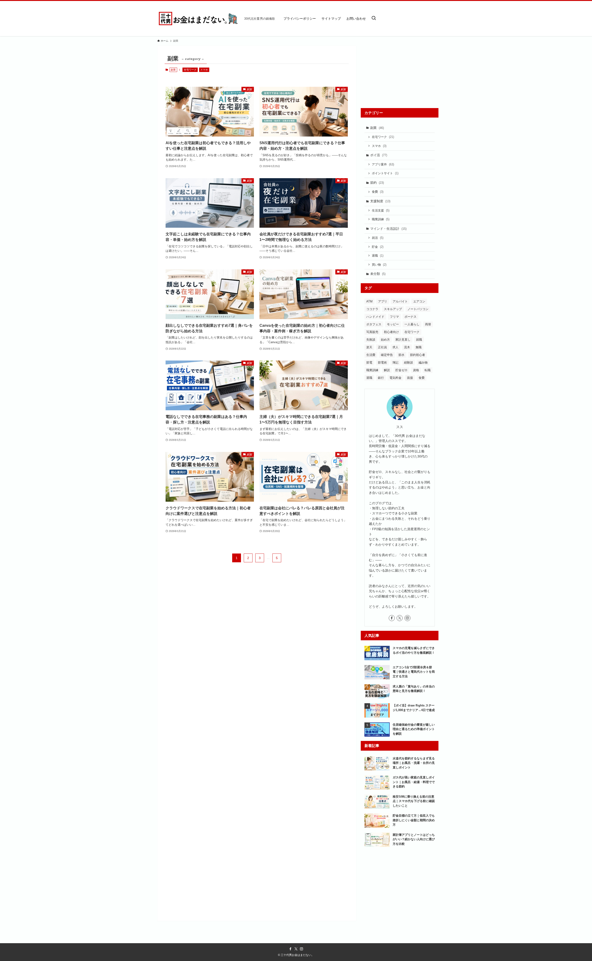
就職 (419, 339)
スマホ (204, 69)
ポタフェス (373, 324)
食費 (377, 191)
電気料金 (395, 377)
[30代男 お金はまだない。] (198, 18)
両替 (428, 324)
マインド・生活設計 (388, 228)
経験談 (408, 362)
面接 (410, 377)
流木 (407, 347)
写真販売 (372, 332)
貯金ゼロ (401, 370)
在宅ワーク (190, 69)
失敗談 (370, 339)
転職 (428, 370)
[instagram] (407, 618)
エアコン (419, 301)
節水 (401, 355)
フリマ (394, 316)
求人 (395, 347)
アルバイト (400, 301)
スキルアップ (393, 309)
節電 (369, 362)
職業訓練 (380, 219)
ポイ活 (378, 155)
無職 (419, 347)
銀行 (381, 377)
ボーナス (410, 316)
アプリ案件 (383, 164)
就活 (377, 237)
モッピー (393, 324)
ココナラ (372, 309)
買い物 (379, 264)
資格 (416, 370)
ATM (369, 301)
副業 (377, 128)
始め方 (385, 339)
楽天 (369, 347)
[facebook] (392, 618)
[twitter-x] (400, 618)
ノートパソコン (418, 309)
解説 (387, 370)
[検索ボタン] (374, 18)
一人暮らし (411, 324)
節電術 (382, 362)
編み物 (423, 362)
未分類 (377, 274)
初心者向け (391, 332)
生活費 (370, 355)
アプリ (382, 301)
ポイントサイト (385, 173)
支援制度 (380, 201)
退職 (377, 255)
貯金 (377, 247)
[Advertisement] (399, 75)
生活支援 (380, 210)
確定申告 (387, 355)
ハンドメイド (375, 316)
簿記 (395, 362)
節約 (377, 182)
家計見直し (402, 339)
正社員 (382, 347)
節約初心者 (417, 355)
